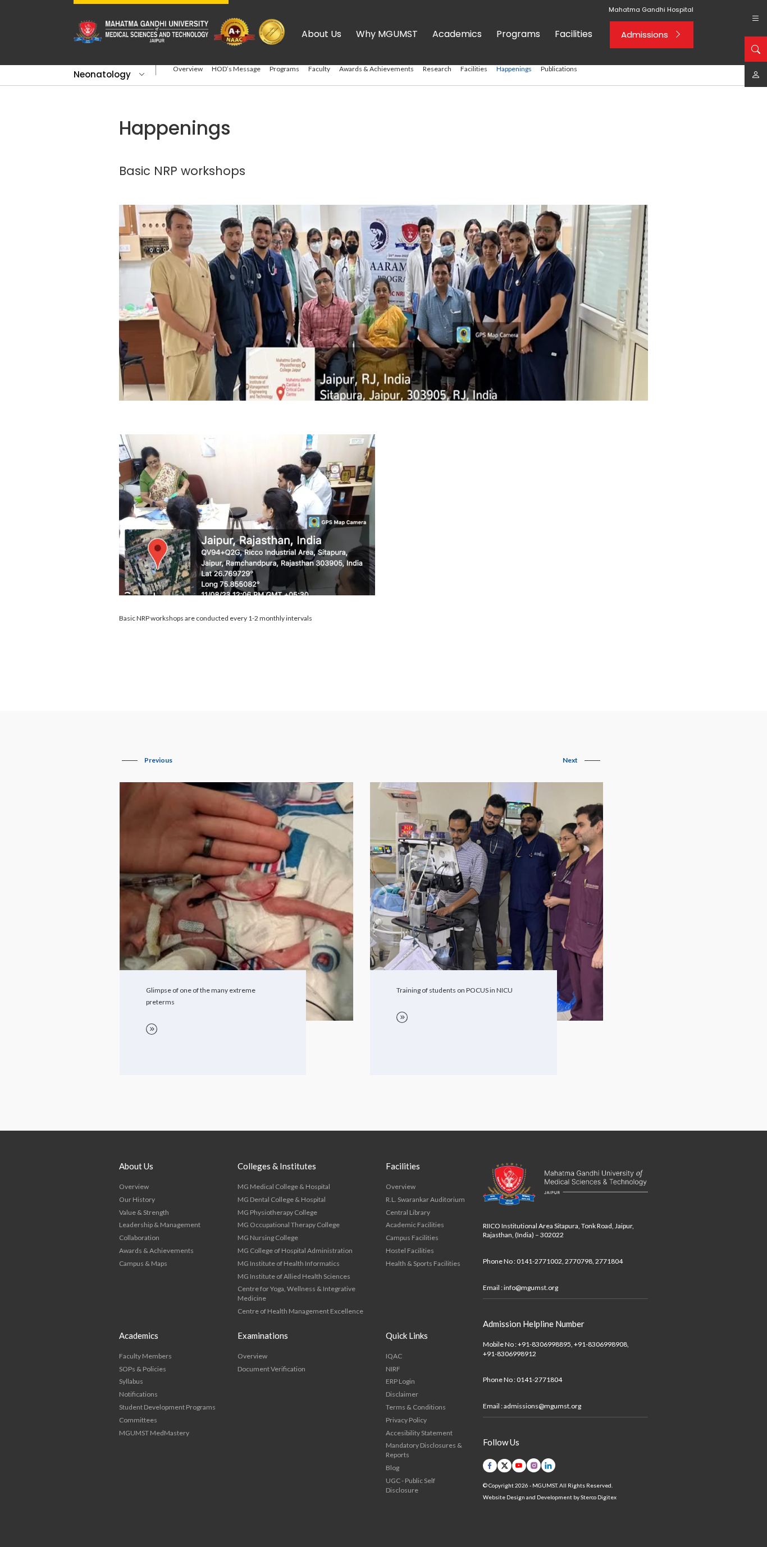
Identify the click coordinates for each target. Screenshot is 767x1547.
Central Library (408, 1212)
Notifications (138, 1394)
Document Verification (271, 1369)
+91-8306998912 (509, 1353)
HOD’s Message (236, 69)
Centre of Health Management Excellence (300, 1311)
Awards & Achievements (376, 69)
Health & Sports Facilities (423, 1263)
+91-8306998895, (545, 1344)
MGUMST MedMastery (154, 1433)
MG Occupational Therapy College (289, 1224)
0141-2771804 (539, 1379)
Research (437, 69)
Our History (137, 1199)
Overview (188, 69)
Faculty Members (145, 1356)
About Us (321, 33)
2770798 (578, 1261)
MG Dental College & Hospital (282, 1199)
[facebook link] (490, 1465)
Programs (518, 33)
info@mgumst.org (531, 1287)
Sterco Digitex (599, 1497)
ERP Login (400, 1381)
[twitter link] (504, 1465)
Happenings (514, 69)
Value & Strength (144, 1212)
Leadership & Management (159, 1224)
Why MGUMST (387, 33)
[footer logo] (565, 1184)
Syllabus (131, 1381)
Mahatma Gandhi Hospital (651, 10)
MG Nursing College (268, 1237)
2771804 (609, 1261)
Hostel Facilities (410, 1250)
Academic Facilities (415, 1224)
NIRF (393, 1369)
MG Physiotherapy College (277, 1212)
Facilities (573, 33)
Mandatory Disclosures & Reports (424, 1450)
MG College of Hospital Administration (295, 1250)
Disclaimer (402, 1394)
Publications (559, 69)
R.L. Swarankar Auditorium (425, 1199)
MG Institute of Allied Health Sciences (294, 1276)
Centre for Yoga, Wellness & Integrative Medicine (296, 1293)
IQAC (394, 1356)
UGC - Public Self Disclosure (410, 1485)
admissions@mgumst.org (542, 1406)
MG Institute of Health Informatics (289, 1263)
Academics (457, 33)
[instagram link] (534, 1465)
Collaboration (139, 1237)
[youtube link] (519, 1465)
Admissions (644, 34)
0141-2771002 (539, 1261)
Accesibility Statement (419, 1433)
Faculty (319, 69)
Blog (392, 1467)
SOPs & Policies (142, 1369)
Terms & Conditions (416, 1407)
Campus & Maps (143, 1263)
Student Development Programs (167, 1407)
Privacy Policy (406, 1420)
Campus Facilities (412, 1237)
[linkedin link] (548, 1465)
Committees (138, 1420)
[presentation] (147, 760)
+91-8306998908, (601, 1344)
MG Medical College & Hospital (284, 1186)
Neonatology (102, 74)
